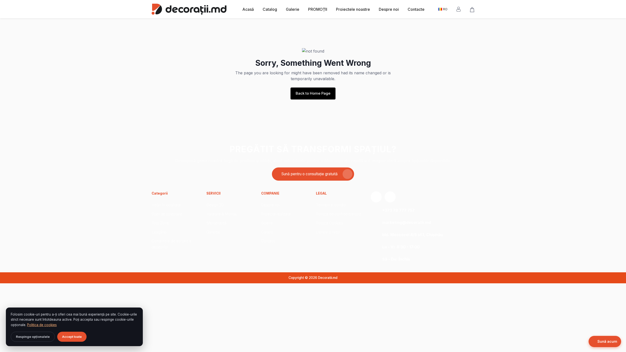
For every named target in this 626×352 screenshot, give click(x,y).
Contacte (416, 9)
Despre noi (389, 9)
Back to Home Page (313, 93)
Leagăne (159, 232)
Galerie (292, 9)
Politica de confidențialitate (338, 214)
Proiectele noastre (353, 9)
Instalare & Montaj (221, 214)
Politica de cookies (42, 325)
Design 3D (215, 205)
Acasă (248, 9)
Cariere (267, 232)
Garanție (213, 232)
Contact (268, 241)
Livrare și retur (328, 232)
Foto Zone (160, 223)
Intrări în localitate (166, 205)
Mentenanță (216, 223)
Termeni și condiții (331, 205)
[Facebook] (390, 196)
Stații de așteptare (167, 214)
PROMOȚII (317, 9)
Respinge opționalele (33, 337)
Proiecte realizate (276, 214)
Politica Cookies (329, 223)
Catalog (270, 9)
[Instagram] (376, 196)
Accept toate (72, 337)
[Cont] (460, 9)
